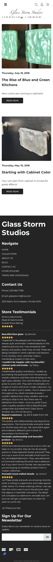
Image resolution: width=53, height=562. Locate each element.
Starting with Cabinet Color (26, 172)
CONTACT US (8, 266)
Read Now (12, 100)
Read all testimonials (12, 320)
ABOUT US (7, 258)
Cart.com (36, 561)
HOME (5, 249)
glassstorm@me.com (20, 296)
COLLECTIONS (9, 254)
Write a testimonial (12, 317)
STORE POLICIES (10, 271)
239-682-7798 (16, 290)
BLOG (5, 262)
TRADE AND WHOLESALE (15, 275)
